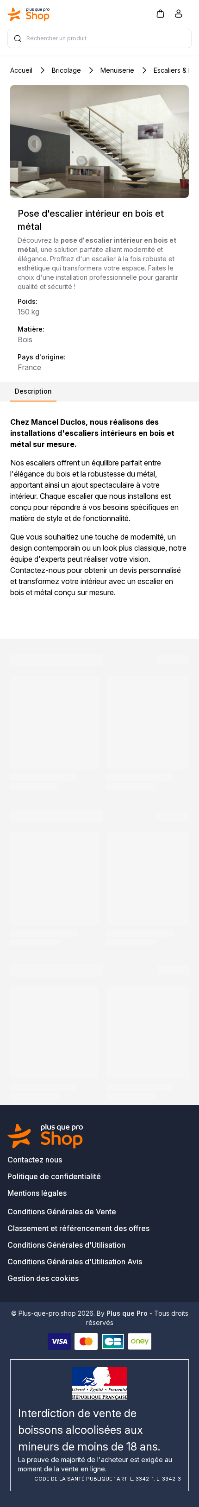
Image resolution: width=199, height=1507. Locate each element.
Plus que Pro (127, 1313)
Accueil (21, 70)
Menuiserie (117, 70)
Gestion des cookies (43, 1278)
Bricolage (66, 70)
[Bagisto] (28, 14)
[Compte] (178, 15)
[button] (160, 13)
